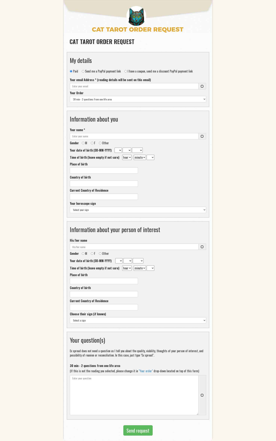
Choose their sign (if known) (88, 314)
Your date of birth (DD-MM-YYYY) (92, 150)
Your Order (77, 93)
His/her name (78, 240)
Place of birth (78, 164)
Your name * (77, 130)
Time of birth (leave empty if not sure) (95, 157)
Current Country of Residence (89, 190)
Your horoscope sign (83, 203)
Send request (138, 430)
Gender (75, 143)
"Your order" (146, 371)
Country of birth (80, 177)
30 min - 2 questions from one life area (95, 366)
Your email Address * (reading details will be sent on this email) (110, 80)
